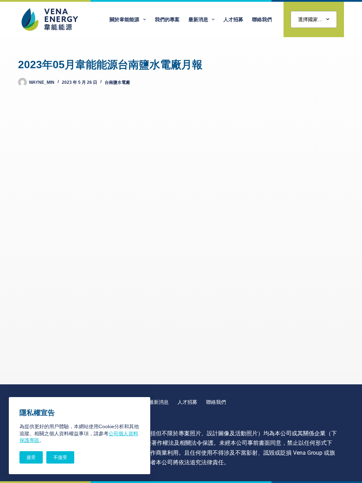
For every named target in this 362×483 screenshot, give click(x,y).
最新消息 (198, 19)
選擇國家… (310, 19)
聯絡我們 (262, 19)
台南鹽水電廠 (117, 82)
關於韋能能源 (124, 19)
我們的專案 (167, 19)
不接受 (60, 457)
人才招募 (233, 19)
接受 (31, 457)
